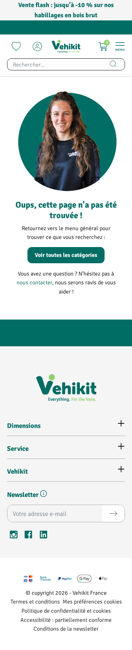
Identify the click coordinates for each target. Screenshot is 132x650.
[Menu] (120, 46)
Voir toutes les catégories (66, 255)
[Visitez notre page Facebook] (28, 536)
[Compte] (37, 46)
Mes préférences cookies (92, 601)
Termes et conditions (35, 601)
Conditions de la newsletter (66, 628)
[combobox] (54, 64)
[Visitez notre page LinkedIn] (43, 536)
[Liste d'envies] (16, 46)
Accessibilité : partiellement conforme (66, 619)
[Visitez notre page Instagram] (14, 536)
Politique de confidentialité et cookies (66, 610)
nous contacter (34, 282)
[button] (43, 495)
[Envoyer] (113, 513)
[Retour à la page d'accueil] (66, 46)
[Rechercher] (113, 64)
